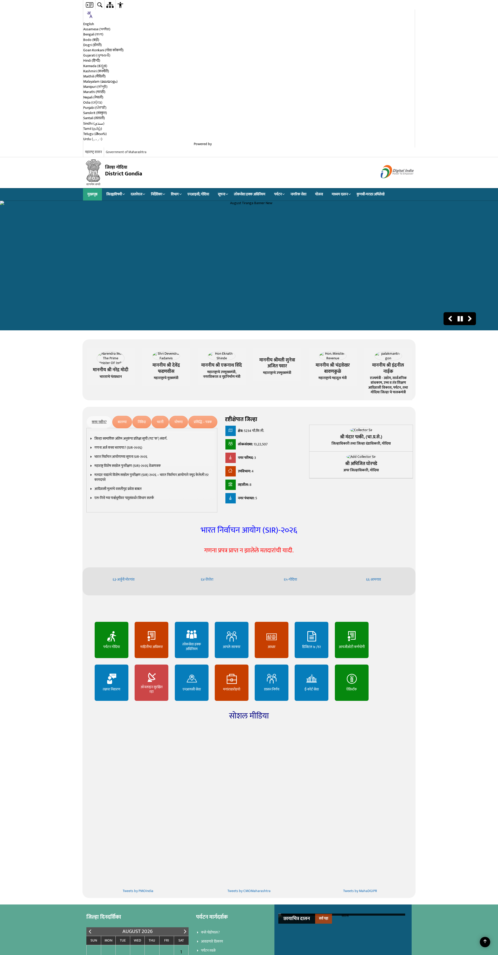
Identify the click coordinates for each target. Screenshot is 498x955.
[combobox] (89, 16)
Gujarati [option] (96, 55)
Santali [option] (94, 118)
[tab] (99, 422)
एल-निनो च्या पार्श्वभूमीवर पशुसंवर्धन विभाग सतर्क (124, 498)
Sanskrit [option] (95, 113)
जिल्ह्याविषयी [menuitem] (114, 194)
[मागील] (90, 931)
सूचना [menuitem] (221, 194)
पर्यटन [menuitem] (278, 194)
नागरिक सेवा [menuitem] (298, 194)
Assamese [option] (96, 29)
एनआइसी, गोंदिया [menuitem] (198, 194)
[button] (450, 318)
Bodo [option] (91, 39)
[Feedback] (85, 144)
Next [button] (402, 919)
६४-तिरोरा (207, 579)
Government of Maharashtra (126, 152)
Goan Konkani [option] (103, 50)
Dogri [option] (92, 45)
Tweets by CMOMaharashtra (249, 891)
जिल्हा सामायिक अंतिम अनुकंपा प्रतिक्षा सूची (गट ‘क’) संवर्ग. (130, 438)
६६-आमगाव (374, 579)
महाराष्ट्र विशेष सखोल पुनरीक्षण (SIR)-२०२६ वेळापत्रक (127, 466)
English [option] (88, 24)
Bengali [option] (93, 34)
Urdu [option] (92, 139)
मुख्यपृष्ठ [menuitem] (92, 194)
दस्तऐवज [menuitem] (136, 194)
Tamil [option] (92, 128)
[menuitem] (89, 5)
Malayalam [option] (100, 81)
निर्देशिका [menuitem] (156, 194)
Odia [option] (92, 102)
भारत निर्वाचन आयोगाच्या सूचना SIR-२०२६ (120, 457)
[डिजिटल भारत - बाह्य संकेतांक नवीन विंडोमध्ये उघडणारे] (390, 183)
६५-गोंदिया (291, 579)
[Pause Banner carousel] (460, 318)
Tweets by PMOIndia (138, 891)
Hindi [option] (91, 60)
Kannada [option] (95, 66)
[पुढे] (185, 931)
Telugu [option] (95, 134)
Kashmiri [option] (96, 71)
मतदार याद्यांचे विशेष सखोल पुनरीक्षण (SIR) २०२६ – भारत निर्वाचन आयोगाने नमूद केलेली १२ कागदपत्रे (151, 477)
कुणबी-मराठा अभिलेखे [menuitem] (371, 194)
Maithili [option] (94, 76)
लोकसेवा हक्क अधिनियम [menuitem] (249, 194)
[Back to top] (485, 942)
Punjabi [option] (94, 107)
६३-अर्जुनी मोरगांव (124, 579)
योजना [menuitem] (319, 194)
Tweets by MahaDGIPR (360, 891)
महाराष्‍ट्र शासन (93, 152)
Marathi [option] (94, 92)
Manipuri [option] (95, 86)
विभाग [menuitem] (175, 194)
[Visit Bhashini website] (309, 144)
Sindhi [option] (93, 123)
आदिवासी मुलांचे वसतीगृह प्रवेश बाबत (118, 489)
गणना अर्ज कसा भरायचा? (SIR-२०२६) (118, 448)
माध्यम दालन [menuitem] (340, 194)
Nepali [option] (93, 97)
